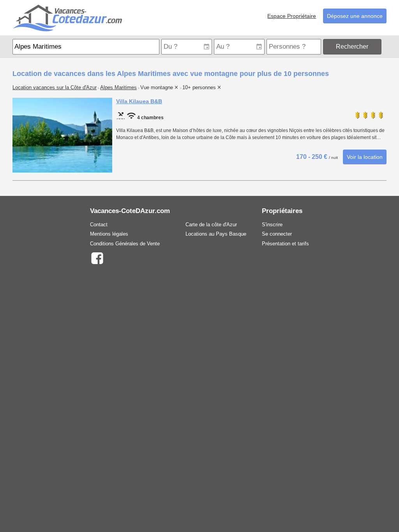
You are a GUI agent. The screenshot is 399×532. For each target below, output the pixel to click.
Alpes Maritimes (118, 87)
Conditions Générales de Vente (125, 244)
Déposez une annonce (355, 16)
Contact (99, 224)
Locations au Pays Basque (215, 234)
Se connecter (277, 234)
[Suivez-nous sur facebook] (97, 258)
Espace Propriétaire (291, 16)
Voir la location (365, 157)
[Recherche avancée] (384, 46)
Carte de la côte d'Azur (211, 224)
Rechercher (352, 46)
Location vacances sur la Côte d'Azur (54, 87)
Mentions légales (109, 234)
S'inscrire (272, 224)
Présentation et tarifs (285, 244)
